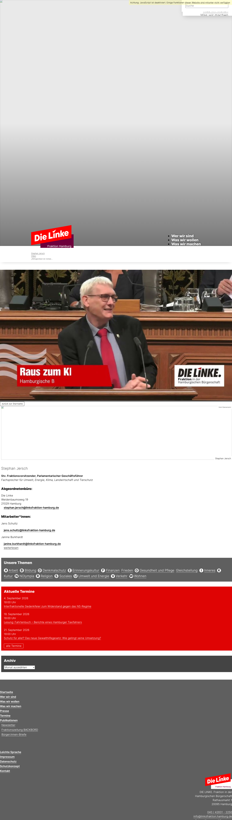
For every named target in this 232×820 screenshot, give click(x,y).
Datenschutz (8, 761)
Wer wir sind (182, 236)
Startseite (6, 692)
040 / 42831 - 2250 (219, 812)
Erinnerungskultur (86, 570)
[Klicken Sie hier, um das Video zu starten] (116, 336)
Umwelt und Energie (93, 576)
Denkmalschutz (54, 570)
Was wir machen (214, 15)
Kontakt (5, 771)
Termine (5, 715)
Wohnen (140, 576)
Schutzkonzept (10, 766)
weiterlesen (11, 547)
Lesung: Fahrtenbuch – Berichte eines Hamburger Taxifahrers (43, 622)
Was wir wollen (184, 240)
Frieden (127, 570)
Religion (47, 576)
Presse (4, 711)
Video (33, 256)
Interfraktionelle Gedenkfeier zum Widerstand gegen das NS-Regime (47, 606)
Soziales (65, 576)
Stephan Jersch (38, 253)
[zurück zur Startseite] (52, 237)
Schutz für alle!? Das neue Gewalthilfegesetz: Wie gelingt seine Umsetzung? (52, 638)
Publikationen (9, 720)
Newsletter (8, 725)
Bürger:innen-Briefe (13, 734)
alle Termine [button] (13, 645)
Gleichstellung (186, 570)
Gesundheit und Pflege (157, 570)
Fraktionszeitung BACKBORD (19, 729)
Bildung (30, 570)
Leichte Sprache (10, 752)
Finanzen (113, 570)
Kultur (8, 576)
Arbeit (13, 570)
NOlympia (26, 576)
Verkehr (121, 576)
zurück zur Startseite (12, 403)
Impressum (7, 756)
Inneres (209, 570)
